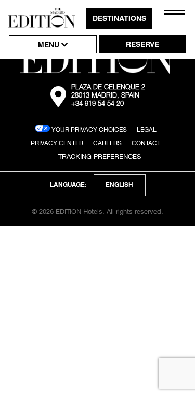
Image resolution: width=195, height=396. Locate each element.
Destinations (119, 19)
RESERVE (142, 45)
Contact (146, 143)
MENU (49, 45)
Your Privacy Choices (88, 129)
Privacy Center (57, 143)
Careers (107, 143)
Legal (147, 129)
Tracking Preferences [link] (99, 156)
